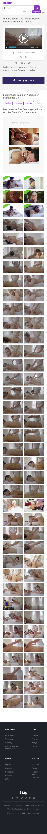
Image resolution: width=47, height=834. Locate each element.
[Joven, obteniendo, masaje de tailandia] (13, 701)
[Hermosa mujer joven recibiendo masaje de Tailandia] (13, 519)
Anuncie (35, 739)
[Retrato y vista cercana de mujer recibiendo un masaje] (13, 505)
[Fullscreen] (40, 47)
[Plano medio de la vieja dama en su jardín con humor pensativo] (34, 197)
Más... (7, 779)
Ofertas (35, 735)
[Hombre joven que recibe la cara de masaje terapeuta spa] (34, 239)
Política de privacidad (30, 813)
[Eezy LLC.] (23, 793)
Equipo (34, 768)
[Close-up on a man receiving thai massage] (24, 137)
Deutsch (8, 775)
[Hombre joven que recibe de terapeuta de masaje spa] (34, 253)
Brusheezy (9, 735)
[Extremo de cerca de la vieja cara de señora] (13, 197)
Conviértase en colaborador (11, 747)
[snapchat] (30, 797)
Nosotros (35, 764)
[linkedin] (34, 797)
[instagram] (26, 797)
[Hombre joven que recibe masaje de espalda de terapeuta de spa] (13, 253)
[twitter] (17, 797)
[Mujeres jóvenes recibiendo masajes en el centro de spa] (34, 281)
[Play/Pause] (7, 47)
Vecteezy (9, 739)
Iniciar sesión (27, 12)
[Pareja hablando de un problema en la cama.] (13, 211)
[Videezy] (7, 3)
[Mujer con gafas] (34, 183)
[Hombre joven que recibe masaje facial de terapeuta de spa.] (13, 239)
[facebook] (13, 797)
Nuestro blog (35, 773)
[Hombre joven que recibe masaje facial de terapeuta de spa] (13, 225)
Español (8, 768)
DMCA (34, 746)
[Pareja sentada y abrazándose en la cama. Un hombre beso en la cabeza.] (13, 183)
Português (9, 772)
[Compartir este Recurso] (26, 56)
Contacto (35, 778)
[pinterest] (22, 797)
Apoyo (34, 743)
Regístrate (36, 12)
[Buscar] (37, 7)
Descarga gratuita (25, 80)
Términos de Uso (13, 813)
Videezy (8, 743)
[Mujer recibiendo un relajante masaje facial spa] (34, 505)
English (8, 764)
